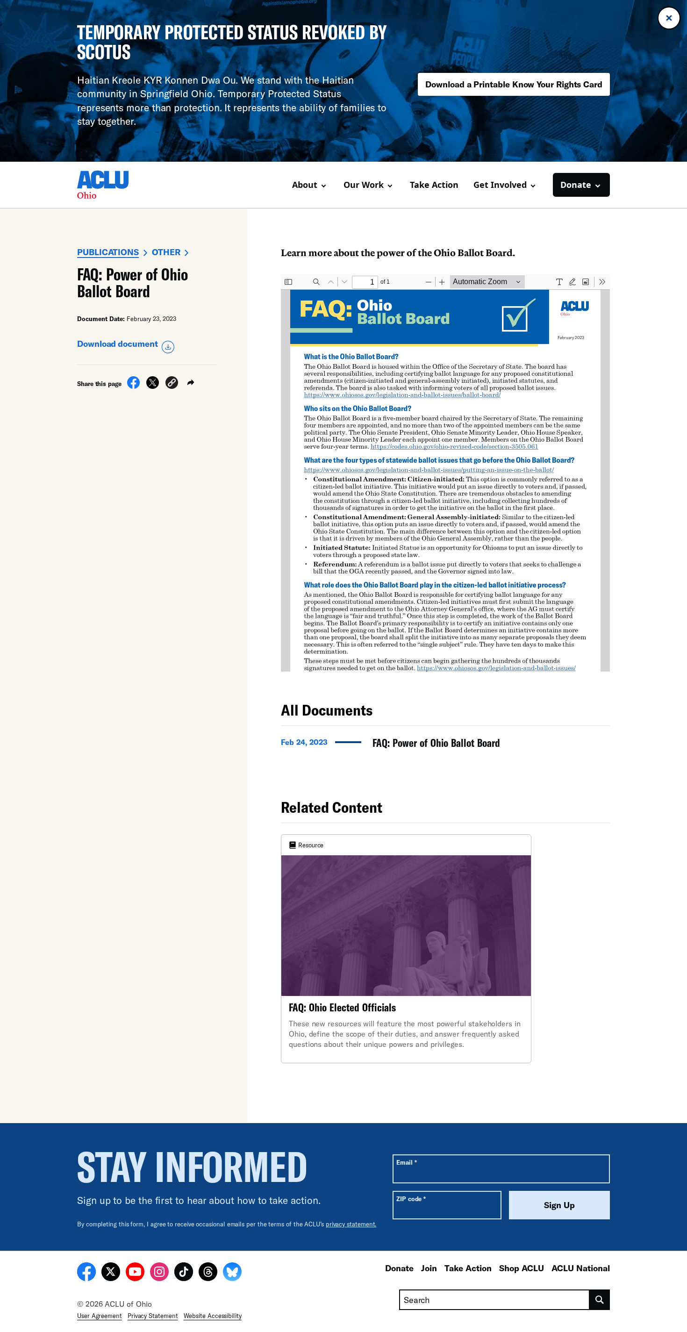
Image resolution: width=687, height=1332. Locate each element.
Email (406, 1162)
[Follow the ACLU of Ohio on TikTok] (183, 1273)
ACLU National (580, 1268)
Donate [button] (575, 184)
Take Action (434, 184)
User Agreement (99, 1315)
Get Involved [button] (500, 184)
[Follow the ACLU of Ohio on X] (110, 1273)
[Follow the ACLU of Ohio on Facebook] (86, 1273)
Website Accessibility (213, 1315)
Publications (108, 252)
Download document (117, 343)
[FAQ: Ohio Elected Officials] (406, 949)
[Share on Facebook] (133, 386)
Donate (399, 1268)
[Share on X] (152, 386)
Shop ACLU (521, 1268)
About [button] (304, 184)
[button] (171, 384)
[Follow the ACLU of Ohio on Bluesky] (232, 1273)
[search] (600, 1299)
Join (429, 1268)
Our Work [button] (364, 184)
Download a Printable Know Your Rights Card (513, 84)
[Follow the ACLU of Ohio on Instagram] (159, 1273)
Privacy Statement (153, 1315)
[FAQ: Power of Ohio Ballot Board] (445, 745)
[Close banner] (669, 18)
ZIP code (411, 1199)
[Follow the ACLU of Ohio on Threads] (208, 1273)
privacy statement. (351, 1224)
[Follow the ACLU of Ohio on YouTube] (135, 1273)
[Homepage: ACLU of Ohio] (110, 185)
